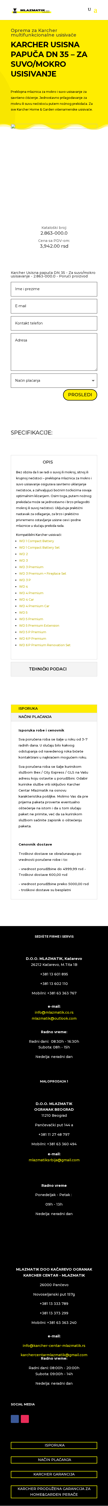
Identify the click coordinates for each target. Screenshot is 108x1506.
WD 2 (23, 554)
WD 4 (23, 586)
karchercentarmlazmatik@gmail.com (54, 1355)
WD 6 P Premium (32, 638)
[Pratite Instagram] (25, 1419)
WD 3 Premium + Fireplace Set (42, 573)
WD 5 (23, 612)
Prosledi (80, 395)
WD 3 (23, 560)
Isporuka (28, 708)
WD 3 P (25, 580)
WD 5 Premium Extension (39, 625)
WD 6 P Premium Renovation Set (45, 645)
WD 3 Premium (31, 567)
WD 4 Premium (31, 593)
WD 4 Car (26, 599)
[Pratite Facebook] (15, 1419)
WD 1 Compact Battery (36, 541)
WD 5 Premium (31, 619)
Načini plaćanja (35, 716)
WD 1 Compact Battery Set (39, 547)
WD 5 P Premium (32, 632)
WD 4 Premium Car (34, 606)
